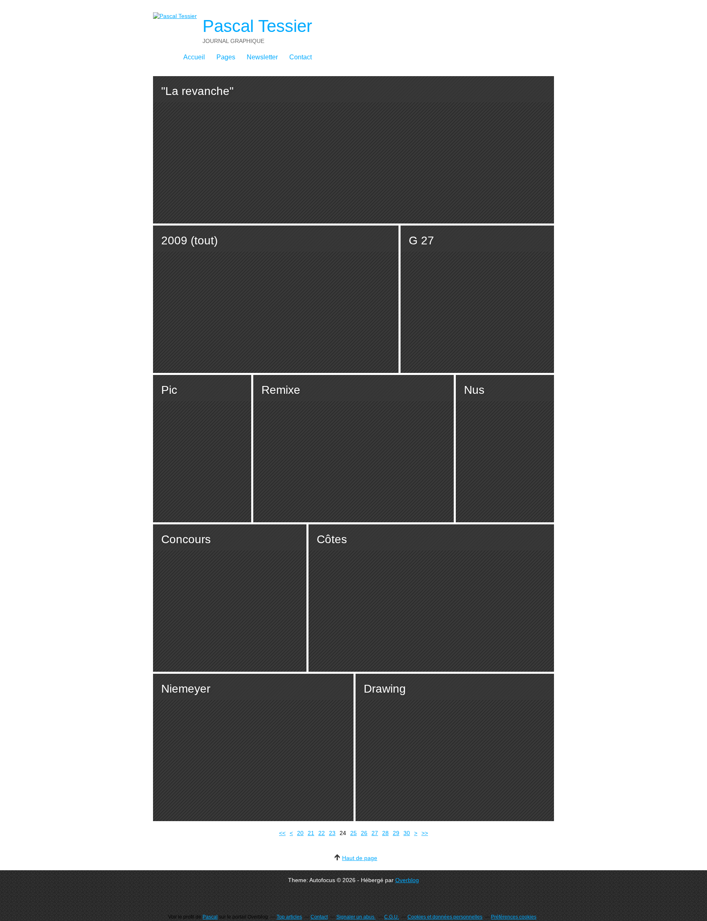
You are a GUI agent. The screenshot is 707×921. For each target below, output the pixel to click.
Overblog (407, 880)
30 (406, 833)
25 (353, 833)
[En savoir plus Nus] (505, 448)
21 (311, 833)
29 (396, 833)
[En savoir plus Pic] (202, 448)
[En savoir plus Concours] (229, 598)
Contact (300, 57)
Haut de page (359, 858)
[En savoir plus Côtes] (431, 598)
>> (424, 833)
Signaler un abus (356, 917)
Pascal (210, 917)
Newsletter (262, 57)
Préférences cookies (513, 917)
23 (332, 833)
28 (385, 833)
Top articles (289, 917)
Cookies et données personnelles (445, 917)
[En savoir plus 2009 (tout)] (276, 299)
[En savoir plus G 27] (477, 299)
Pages (225, 57)
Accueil (194, 57)
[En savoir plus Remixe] (353, 448)
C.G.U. (391, 917)
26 (364, 833)
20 (300, 833)
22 (321, 833)
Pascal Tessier (257, 26)
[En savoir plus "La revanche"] (353, 149)
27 (375, 833)
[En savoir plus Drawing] (455, 747)
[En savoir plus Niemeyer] (253, 747)
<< (282, 833)
